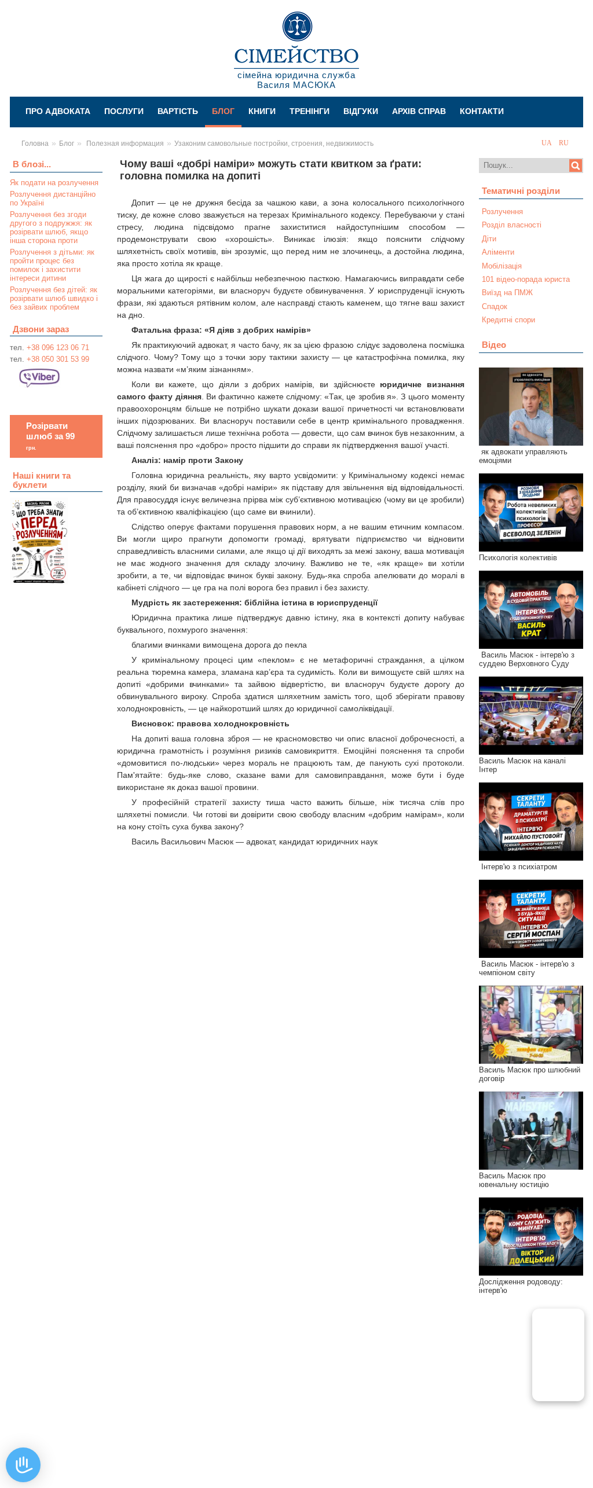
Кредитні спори (508, 319)
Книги (262, 111)
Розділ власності (511, 225)
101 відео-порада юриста (526, 279)
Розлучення (502, 211)
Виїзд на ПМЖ (507, 292)
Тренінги (310, 111)
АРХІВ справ (419, 111)
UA (547, 143)
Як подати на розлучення (54, 182)
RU (564, 143)
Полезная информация (124, 143)
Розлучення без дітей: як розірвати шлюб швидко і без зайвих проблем (54, 298)
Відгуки (360, 111)
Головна (35, 143)
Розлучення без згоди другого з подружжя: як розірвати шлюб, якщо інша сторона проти (51, 227)
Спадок (494, 306)
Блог (223, 111)
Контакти (482, 111)
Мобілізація (502, 266)
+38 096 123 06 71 (58, 347)
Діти (489, 238)
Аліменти (498, 252)
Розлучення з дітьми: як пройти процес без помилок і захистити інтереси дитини (52, 265)
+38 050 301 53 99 (58, 359)
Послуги (124, 111)
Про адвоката (57, 111)
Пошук (575, 165)
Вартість (178, 111)
